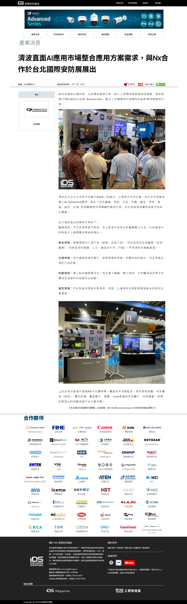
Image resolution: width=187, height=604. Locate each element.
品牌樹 (145, 3)
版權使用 (137, 548)
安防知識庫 (132, 3)
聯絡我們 (145, 548)
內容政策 (120, 548)
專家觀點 (105, 34)
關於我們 (111, 548)
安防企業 (152, 34)
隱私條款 (128, 548)
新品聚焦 (129, 34)
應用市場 (82, 34)
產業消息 (119, 3)
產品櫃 (158, 3)
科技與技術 (59, 34)
